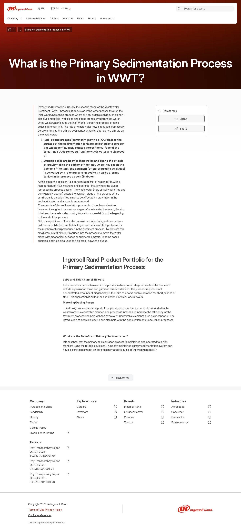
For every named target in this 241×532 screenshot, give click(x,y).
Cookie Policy (38, 427)
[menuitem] (14, 18)
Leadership (36, 412)
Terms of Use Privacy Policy (45, 509)
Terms (33, 422)
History (34, 417)
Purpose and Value (41, 406)
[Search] (179, 8)
